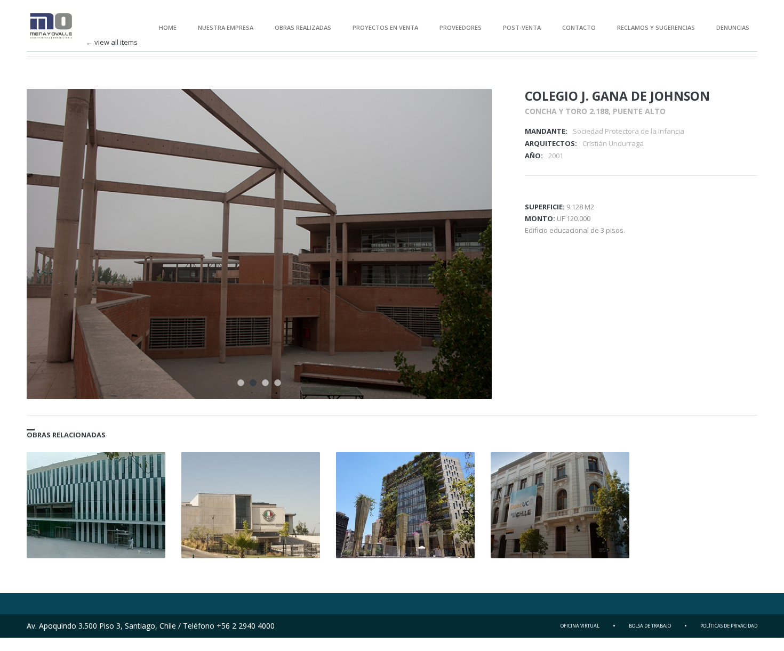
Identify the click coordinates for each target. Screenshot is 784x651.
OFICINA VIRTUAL (580, 625)
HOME (168, 27)
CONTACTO (579, 27)
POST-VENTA (522, 27)
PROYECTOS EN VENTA (385, 27)
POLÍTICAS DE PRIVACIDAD (728, 625)
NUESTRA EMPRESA (225, 27)
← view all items (112, 42)
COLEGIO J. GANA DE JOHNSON (617, 95)
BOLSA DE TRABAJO (650, 625)
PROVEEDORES (460, 27)
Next (469, 111)
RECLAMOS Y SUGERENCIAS (656, 27)
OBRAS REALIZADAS (303, 27)
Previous (450, 111)
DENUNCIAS (732, 27)
